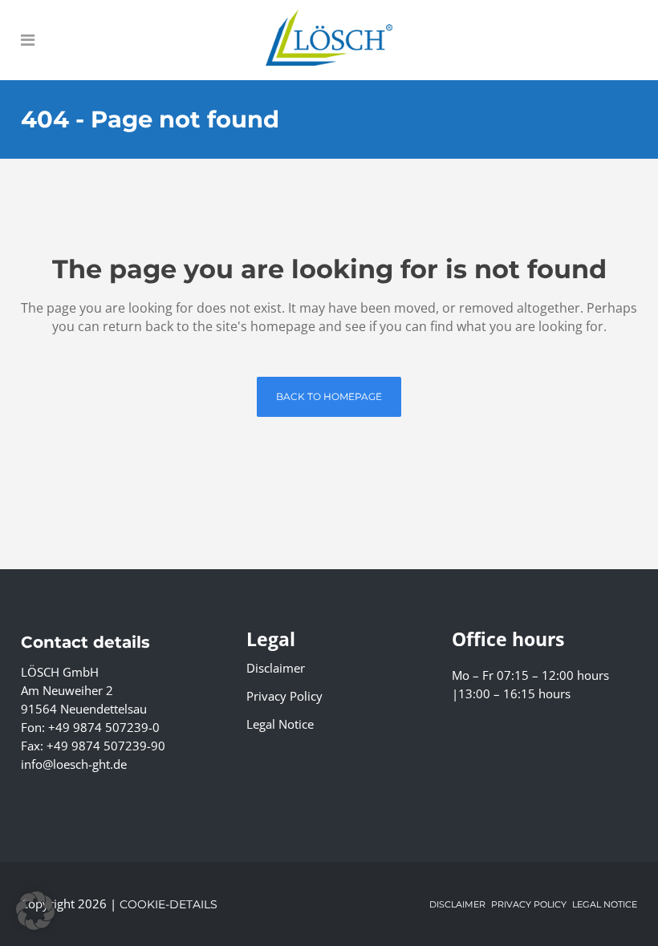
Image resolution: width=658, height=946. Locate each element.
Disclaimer (275, 668)
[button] (35, 910)
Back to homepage (329, 396)
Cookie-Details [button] (168, 904)
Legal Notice (280, 724)
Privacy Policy (284, 696)
